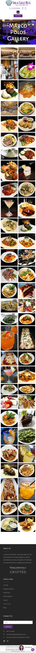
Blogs (4, 607)
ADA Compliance (7, 596)
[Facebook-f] (22, 8)
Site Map (5, 585)
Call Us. (14, 8)
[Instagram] (25, 8)
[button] (18, 12)
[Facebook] (4, 641)
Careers (5, 600)
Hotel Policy (6, 592)
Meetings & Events (8, 589)
